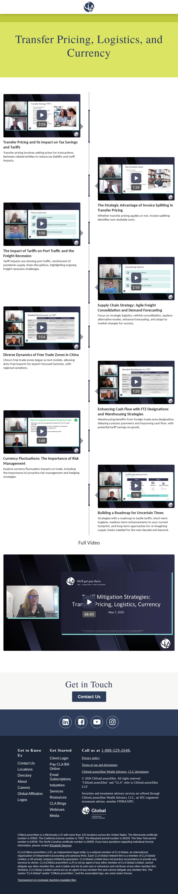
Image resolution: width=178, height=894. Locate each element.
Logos (22, 800)
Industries (57, 785)
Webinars (57, 809)
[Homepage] (89, 7)
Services (56, 791)
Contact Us (89, 696)
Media (54, 815)
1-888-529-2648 (115, 750)
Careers (24, 787)
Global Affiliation (30, 794)
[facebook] (81, 722)
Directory (24, 775)
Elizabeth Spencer (60, 845)
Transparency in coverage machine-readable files (47, 880)
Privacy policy (91, 758)
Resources (58, 797)
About (22, 781)
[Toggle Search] (172, 7)
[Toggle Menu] (5, 7)
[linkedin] (65, 722)
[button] (42, 115)
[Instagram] (112, 722)
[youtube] (97, 722)
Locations (25, 769)
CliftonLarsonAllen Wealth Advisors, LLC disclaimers (115, 771)
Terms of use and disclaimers (99, 765)
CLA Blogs (58, 803)
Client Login (59, 758)
